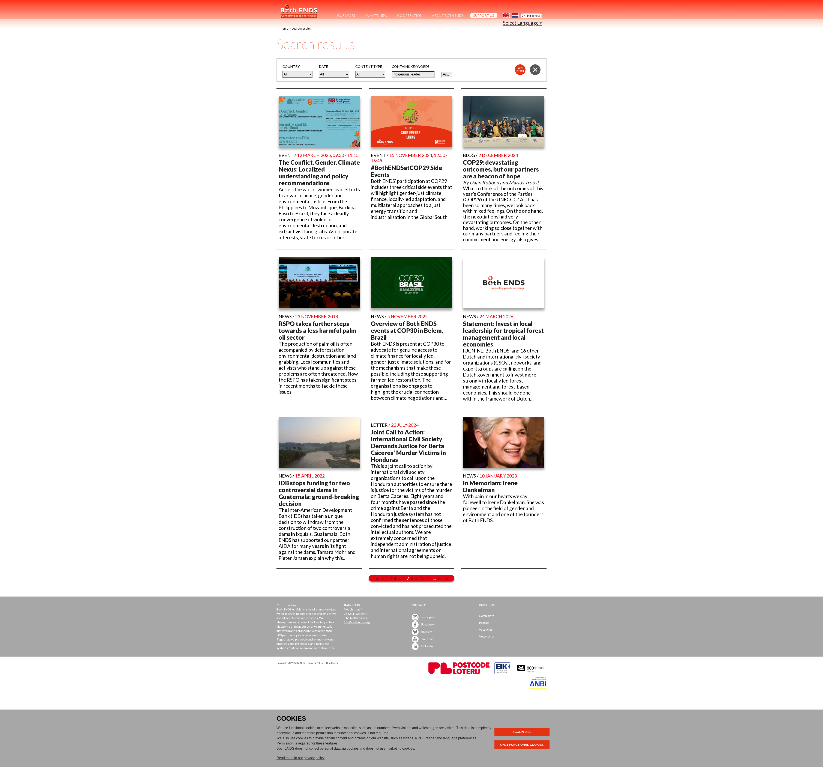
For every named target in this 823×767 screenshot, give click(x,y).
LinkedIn (427, 646)
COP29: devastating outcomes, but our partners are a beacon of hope (501, 169)
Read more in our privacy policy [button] (300, 758)
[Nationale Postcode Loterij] (459, 673)
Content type (368, 66)
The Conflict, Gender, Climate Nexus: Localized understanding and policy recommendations (319, 173)
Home (284, 28)
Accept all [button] (521, 732)
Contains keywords (411, 66)
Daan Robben (484, 182)
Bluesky (426, 631)
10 (422, 578)
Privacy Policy (315, 663)
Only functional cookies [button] (522, 744)
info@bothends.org (357, 622)
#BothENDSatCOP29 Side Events (406, 171)
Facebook (427, 624)
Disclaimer (332, 663)
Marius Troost (524, 182)
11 (428, 578)
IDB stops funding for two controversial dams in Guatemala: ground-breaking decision (319, 493)
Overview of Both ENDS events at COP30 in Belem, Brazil (407, 330)
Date (323, 66)
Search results (301, 28)
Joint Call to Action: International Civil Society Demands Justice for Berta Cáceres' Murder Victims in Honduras (408, 445)
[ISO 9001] (502, 673)
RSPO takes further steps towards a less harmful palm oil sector (317, 330)
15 (439, 578)
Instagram (428, 617)
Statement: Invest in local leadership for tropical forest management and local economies (503, 334)
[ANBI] (538, 687)
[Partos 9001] (531, 673)
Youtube (427, 639)
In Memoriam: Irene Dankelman (490, 486)
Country (291, 66)
